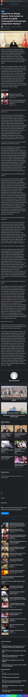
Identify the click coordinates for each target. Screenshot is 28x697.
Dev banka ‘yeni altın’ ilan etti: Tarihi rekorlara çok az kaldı (17, 586)
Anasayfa (4, 8)
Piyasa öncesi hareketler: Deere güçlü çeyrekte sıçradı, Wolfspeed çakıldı (12, 577)
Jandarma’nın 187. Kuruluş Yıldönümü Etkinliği (21, 465)
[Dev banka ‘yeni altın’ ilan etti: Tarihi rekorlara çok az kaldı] (5, 587)
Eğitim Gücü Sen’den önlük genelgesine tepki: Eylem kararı (17, 530)
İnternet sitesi (4, 502)
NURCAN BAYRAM (6, 26)
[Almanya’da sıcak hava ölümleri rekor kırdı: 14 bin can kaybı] (5, 572)
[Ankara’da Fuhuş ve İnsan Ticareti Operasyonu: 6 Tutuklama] (21, 428)
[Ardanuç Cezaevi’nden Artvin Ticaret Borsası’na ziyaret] (5, 560)
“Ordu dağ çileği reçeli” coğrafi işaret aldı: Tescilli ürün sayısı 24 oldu (17, 605)
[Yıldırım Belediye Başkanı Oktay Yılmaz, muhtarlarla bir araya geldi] (21, 444)
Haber (8, 8)
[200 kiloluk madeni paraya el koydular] (5, 566)
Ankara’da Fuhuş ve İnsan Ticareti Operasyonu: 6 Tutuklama (21, 435)
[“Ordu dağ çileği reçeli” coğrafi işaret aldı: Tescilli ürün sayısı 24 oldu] (5, 605)
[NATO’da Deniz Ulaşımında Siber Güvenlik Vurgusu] (7, 444)
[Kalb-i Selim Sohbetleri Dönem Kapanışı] (5, 626)
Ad (2, 493)
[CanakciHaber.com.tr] (14, 4)
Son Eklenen (14, 519)
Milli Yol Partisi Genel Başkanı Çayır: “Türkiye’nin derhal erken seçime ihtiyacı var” (17, 102)
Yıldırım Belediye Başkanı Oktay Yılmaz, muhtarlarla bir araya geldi (20, 450)
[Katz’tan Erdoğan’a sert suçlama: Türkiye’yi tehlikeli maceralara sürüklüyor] (7, 428)
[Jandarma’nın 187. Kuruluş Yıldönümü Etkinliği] (21, 459)
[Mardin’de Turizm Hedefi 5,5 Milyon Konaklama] (5, 620)
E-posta (3, 497)
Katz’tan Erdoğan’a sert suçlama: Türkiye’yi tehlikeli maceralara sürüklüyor (6, 435)
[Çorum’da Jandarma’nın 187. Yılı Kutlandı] (5, 632)
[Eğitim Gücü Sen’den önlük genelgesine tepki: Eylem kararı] (4, 95)
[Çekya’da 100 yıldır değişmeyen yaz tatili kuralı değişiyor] (5, 543)
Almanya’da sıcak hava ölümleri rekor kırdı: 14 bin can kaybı (17, 571)
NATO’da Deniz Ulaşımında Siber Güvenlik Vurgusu (7, 450)
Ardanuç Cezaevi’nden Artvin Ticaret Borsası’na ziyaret (16, 559)
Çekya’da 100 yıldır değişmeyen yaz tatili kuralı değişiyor (18, 542)
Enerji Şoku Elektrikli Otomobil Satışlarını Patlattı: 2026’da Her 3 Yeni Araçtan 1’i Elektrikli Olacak (17, 525)
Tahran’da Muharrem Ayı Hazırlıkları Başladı (7, 457)
